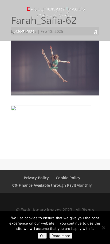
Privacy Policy (36, 177)
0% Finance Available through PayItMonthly (52, 185)
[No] (103, 227)
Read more (61, 236)
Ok (42, 236)
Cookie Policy (68, 177)
